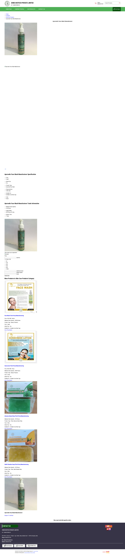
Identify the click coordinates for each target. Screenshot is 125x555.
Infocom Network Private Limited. (29, 552)
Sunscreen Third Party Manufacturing (14, 366)
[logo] (7, 6)
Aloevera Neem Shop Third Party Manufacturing (17, 416)
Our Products (31, 9)
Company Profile (19, 9)
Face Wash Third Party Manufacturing (14, 315)
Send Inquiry (117, 9)
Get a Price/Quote (8, 330)
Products (8, 15)
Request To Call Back (9, 515)
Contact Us (41, 9)
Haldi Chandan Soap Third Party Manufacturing (17, 464)
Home (7, 14)
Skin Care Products (10, 17)
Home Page (9, 9)
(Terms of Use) (35, 551)
